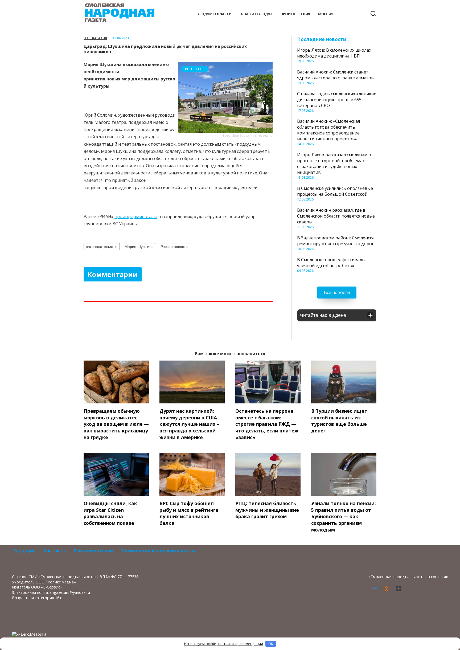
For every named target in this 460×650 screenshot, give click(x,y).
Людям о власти (215, 13)
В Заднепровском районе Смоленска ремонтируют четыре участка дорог (336, 241)
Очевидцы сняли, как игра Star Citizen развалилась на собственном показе (110, 513)
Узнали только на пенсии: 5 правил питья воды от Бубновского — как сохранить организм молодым (343, 516)
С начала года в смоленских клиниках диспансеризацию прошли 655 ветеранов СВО (336, 99)
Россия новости (174, 246)
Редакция (24, 551)
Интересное (194, 69)
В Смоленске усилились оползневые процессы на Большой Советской (335, 191)
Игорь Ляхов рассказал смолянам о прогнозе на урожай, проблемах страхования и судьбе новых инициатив (334, 163)
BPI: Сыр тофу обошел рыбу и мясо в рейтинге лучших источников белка (188, 513)
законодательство (101, 246)
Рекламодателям (94, 551)
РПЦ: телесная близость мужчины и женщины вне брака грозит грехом (267, 510)
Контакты (55, 551)
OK (270, 643)
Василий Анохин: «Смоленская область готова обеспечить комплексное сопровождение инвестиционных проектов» (328, 130)
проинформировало (135, 216)
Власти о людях (256, 13)
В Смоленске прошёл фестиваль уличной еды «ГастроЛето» (331, 262)
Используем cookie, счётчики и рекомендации (223, 643)
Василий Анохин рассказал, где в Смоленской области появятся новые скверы (336, 216)
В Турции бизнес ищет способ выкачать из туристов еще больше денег (339, 421)
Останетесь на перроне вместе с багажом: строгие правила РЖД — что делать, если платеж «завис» (266, 424)
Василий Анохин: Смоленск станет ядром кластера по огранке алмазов (335, 75)
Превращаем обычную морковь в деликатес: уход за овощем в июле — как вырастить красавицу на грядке (116, 424)
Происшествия (295, 13)
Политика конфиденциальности (158, 551)
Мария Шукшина (139, 246)
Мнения (325, 13)
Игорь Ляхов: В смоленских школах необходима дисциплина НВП (334, 53)
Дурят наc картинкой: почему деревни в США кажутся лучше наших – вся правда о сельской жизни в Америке (189, 424)
